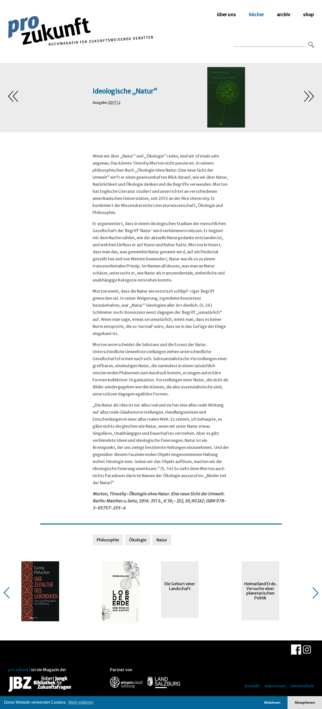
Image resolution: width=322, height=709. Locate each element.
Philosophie (108, 539)
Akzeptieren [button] (305, 702)
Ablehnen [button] (272, 702)
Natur (161, 539)
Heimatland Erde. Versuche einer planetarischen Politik (260, 590)
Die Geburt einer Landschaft (180, 586)
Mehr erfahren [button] (80, 702)
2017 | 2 (114, 103)
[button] (6, 592)
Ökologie (137, 539)
